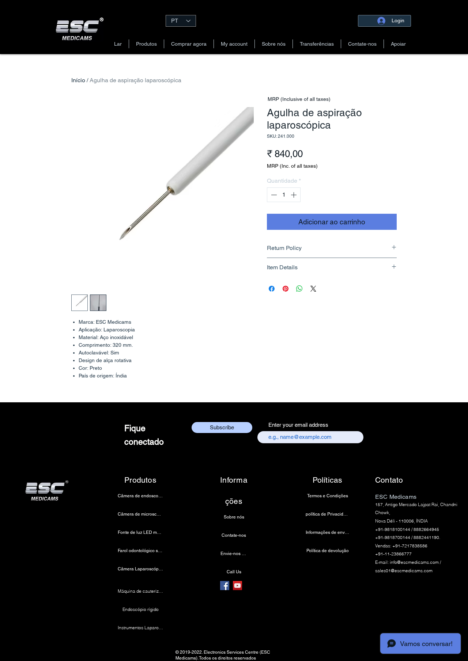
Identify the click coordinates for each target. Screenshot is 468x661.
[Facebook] (224, 585)
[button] (146, 43)
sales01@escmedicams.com (404, 570)
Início (78, 80)
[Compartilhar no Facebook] (271, 288)
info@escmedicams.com (414, 562)
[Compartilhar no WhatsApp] (299, 288)
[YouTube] (237, 585)
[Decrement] (273, 195)
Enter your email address (298, 425)
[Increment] (294, 195)
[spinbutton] (283, 195)
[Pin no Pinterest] (285, 288)
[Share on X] (313, 288)
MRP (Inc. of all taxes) (292, 166)
